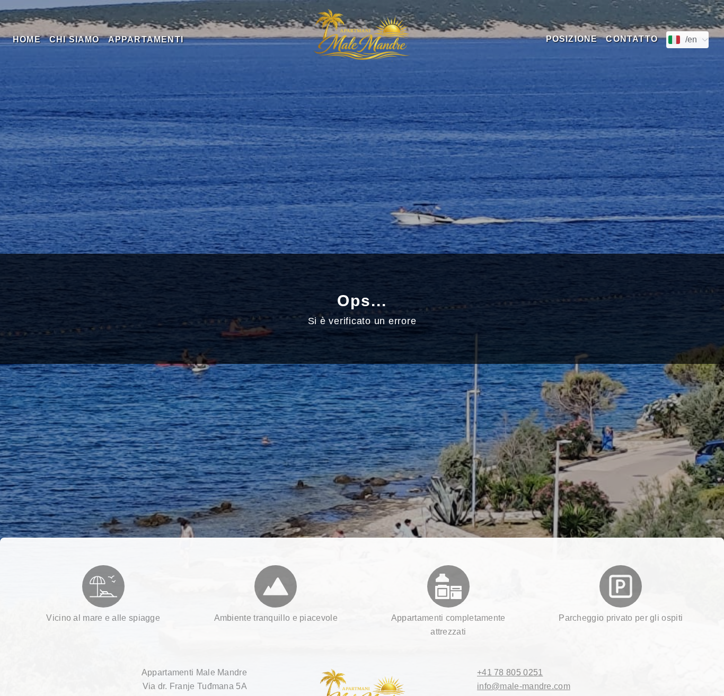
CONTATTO (632, 38)
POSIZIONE (572, 38)
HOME (27, 39)
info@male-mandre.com (523, 686)
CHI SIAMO (74, 39)
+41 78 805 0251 (510, 672)
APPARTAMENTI (145, 39)
